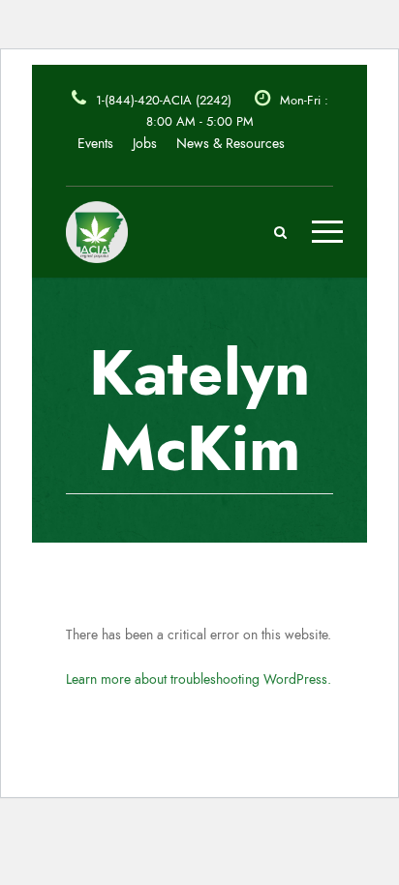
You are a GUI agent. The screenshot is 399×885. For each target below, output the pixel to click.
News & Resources (230, 143)
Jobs (145, 143)
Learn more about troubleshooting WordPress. (198, 679)
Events (95, 143)
